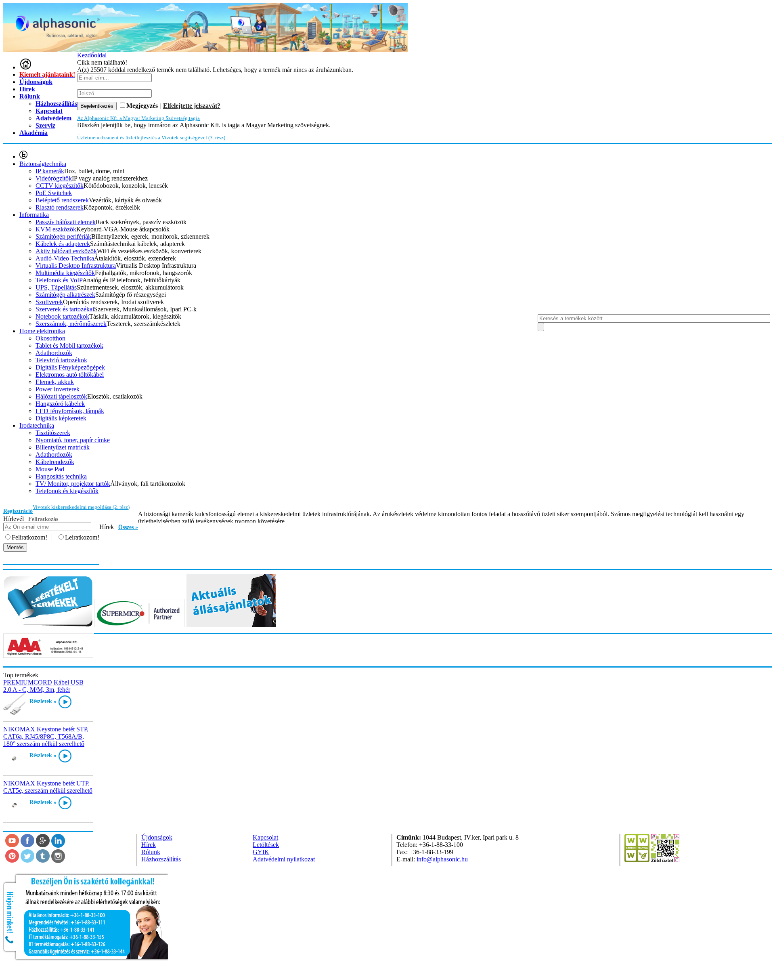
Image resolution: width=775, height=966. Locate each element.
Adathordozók (54, 352)
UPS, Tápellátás (56, 287)
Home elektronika (42, 331)
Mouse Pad (50, 469)
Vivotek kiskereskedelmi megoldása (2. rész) (81, 507)
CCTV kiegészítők (60, 185)
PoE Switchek (54, 192)
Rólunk (29, 96)
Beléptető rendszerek (62, 200)
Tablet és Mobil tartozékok (69, 345)
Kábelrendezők (55, 461)
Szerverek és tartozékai (65, 309)
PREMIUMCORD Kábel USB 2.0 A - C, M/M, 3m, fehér (43, 686)
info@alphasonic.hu (442, 859)
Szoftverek (49, 301)
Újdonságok (35, 81)
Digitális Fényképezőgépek (70, 367)
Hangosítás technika (61, 476)
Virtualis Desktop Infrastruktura (76, 265)
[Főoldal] (25, 67)
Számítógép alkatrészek (65, 294)
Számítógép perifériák (63, 236)
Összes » (128, 527)
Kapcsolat (265, 837)
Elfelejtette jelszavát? (191, 105)
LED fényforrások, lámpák (70, 410)
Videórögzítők (54, 178)
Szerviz (45, 125)
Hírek (27, 89)
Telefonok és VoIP (59, 280)
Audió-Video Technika (65, 258)
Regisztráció (18, 511)
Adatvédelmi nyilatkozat (284, 859)
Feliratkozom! (29, 537)
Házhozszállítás (161, 859)
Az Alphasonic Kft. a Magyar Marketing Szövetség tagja (138, 118)
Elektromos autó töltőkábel (70, 374)
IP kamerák (50, 171)
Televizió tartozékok (61, 360)
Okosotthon (50, 338)
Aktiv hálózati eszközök (66, 251)
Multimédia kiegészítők (65, 272)
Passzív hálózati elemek (66, 221)
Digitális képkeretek (61, 418)
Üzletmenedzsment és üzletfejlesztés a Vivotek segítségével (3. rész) (151, 137)
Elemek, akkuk (55, 381)
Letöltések (266, 844)
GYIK (261, 851)
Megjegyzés (142, 105)
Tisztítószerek (53, 432)
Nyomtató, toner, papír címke (73, 440)
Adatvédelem (53, 118)
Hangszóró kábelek (60, 403)
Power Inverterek (58, 389)
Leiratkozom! (82, 537)
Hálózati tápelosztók (61, 396)
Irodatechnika (36, 425)
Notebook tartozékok (62, 316)
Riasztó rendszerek (60, 207)
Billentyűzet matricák (63, 447)
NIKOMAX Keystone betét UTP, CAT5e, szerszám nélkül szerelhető (47, 787)
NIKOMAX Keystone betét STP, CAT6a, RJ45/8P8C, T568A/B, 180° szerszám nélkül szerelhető (45, 736)
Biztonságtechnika (42, 163)
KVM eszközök (56, 229)
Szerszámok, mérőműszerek (71, 323)
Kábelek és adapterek (63, 243)
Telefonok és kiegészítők (67, 490)
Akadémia (33, 132)
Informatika (34, 214)
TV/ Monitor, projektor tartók (73, 483)
